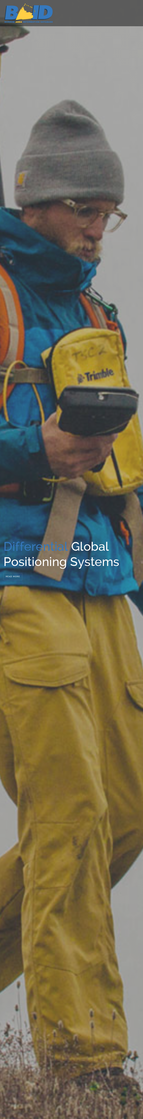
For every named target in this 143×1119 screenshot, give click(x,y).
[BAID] (28, 12)
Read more (13, 576)
